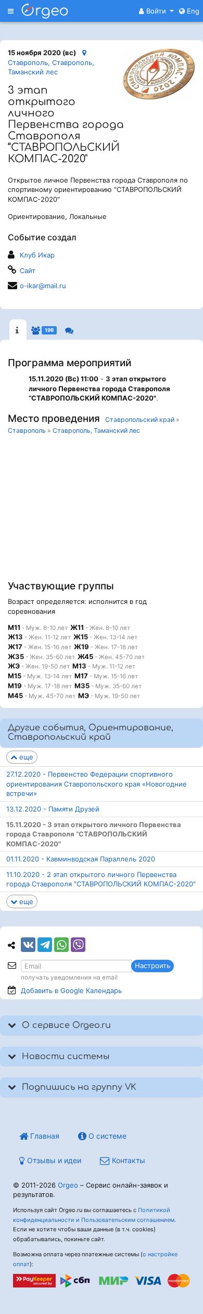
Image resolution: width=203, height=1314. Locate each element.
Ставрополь (27, 430)
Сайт (27, 270)
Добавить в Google (71, 990)
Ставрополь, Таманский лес (96, 430)
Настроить (152, 965)
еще (25, 757)
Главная (43, 1135)
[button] (156, 11)
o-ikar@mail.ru (43, 285)
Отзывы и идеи (53, 1160)
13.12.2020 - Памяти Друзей (52, 809)
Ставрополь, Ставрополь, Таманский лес (51, 67)
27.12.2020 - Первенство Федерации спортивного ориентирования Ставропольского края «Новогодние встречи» (96, 783)
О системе (106, 1135)
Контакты (127, 1160)
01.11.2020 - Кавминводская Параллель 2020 (80, 859)
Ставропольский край (139, 419)
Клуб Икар (37, 255)
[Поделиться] (28, 944)
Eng (192, 11)
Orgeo (68, 1185)
